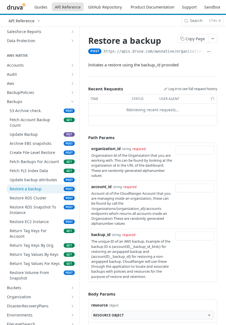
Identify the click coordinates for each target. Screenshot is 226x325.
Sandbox (212, 7)
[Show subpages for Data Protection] (72, 41)
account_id (101, 186)
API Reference (68, 7)
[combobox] (195, 150)
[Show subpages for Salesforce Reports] (72, 31)
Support (189, 7)
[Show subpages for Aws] (72, 83)
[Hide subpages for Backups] (72, 101)
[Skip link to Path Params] (84, 137)
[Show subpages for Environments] (72, 315)
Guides (40, 7)
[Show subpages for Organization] (72, 297)
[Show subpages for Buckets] (72, 288)
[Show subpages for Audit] (72, 74)
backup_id (101, 234)
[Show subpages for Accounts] (72, 65)
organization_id (106, 148)
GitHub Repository (105, 7)
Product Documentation (152, 7)
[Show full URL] (209, 51)
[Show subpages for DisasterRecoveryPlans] (72, 306)
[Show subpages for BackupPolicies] (72, 92)
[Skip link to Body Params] (84, 294)
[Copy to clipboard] (215, 51)
